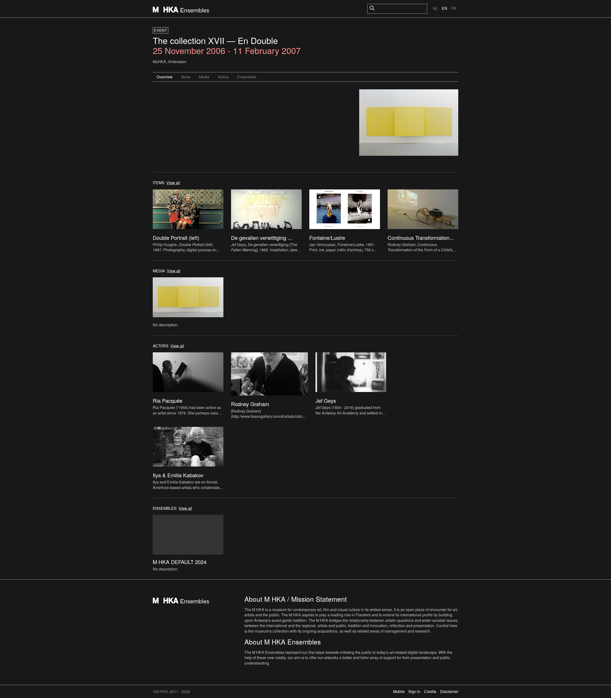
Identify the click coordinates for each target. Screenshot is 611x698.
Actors (223, 77)
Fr (453, 8)
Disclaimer (449, 691)
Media (204, 77)
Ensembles (246, 77)
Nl (435, 8)
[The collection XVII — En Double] (408, 123)
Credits (430, 691)
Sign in (414, 691)
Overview (165, 77)
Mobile (399, 691)
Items (185, 77)
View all (173, 182)
